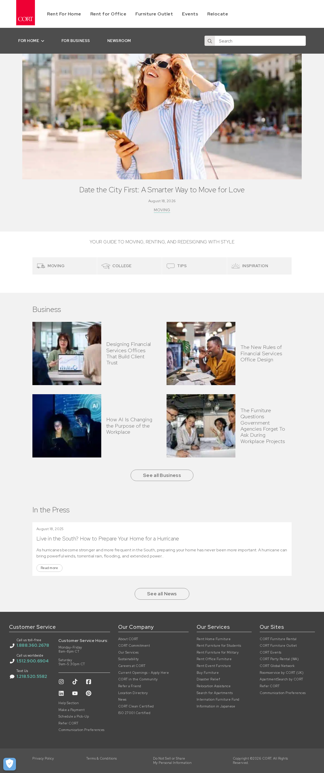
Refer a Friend (129, 686)
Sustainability (128, 659)
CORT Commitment (134, 646)
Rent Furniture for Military (218, 653)
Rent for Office (108, 14)
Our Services (128, 653)
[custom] (61, 681)
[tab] (64, 266)
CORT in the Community (138, 679)
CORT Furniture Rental (278, 639)
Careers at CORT (132, 666)
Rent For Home (64, 14)
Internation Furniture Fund (218, 700)
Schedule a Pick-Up (73, 717)
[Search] (210, 41)
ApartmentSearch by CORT (281, 679)
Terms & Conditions (101, 759)
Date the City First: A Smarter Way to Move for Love (162, 189)
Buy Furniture (208, 673)
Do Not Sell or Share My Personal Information (172, 761)
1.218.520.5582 (31, 676)
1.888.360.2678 (32, 645)
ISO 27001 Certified (134, 713)
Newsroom (119, 40)
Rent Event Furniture (214, 666)
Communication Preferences (81, 730)
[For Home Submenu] (43, 41)
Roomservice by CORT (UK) (281, 673)
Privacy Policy (43, 759)
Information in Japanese (216, 706)
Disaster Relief (208, 679)
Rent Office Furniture (214, 659)
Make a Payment (71, 710)
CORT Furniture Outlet (278, 646)
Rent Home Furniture (214, 639)
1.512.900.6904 (32, 661)
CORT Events (270, 653)
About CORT (128, 639)
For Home (28, 40)
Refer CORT (68, 723)
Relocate (217, 14)
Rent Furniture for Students (219, 646)
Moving (162, 210)
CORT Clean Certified (136, 706)
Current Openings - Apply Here (143, 673)
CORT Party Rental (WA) (279, 659)
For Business (76, 40)
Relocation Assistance (214, 686)
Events (190, 14)
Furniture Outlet (154, 14)
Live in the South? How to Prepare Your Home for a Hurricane (107, 538)
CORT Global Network (277, 666)
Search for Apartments (215, 693)
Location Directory (133, 693)
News (122, 700)
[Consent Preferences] (9, 764)
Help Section (68, 703)
